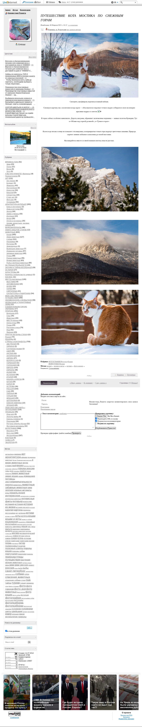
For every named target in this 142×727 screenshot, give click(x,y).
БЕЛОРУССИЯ (12, 360)
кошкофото (22, 522)
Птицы (9, 256)
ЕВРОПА (10, 368)
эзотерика (30, 611)
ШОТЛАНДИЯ (12, 401)
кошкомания (11, 522)
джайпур (23, 471)
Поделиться (131, 375)
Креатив (10, 193)
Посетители (23, 667)
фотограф (25, 595)
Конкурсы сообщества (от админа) (18, 275)
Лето (8, 171)
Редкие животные (13, 260)
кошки (32, 515)
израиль (14, 493)
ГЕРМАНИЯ (11, 363)
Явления (10, 332)
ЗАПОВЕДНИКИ (13, 284)
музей (32, 533)
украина (30, 583)
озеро (14, 538)
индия (21, 492)
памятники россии (27, 541)
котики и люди (10, 516)
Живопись (10, 185)
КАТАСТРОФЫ (11, 272)
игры (7, 493)
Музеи (9, 218)
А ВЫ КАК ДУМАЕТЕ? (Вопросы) (18, 174)
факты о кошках (13, 586)
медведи (8, 531)
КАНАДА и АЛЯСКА (14, 379)
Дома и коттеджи (13, 209)
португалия (11, 554)
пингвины (15, 543)
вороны (26, 466)
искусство (27, 501)
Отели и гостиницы (14, 221)
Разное (8, 337)
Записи (7, 10)
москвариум (24, 533)
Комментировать (48, 383)
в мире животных (19, 461)
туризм (16, 583)
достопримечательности (18, 481)
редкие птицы (26, 563)
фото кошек (78, 366)
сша (28, 580)
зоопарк (9, 490)
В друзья (21, 44)
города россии (26, 468)
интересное (12, 495)
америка (17, 454)
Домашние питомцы (14, 251)
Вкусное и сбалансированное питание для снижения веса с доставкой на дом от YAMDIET (17, 63)
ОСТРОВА (11, 386)
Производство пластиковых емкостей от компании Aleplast (18, 88)
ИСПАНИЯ (11, 375)
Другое (9, 211)
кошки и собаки (27, 519)
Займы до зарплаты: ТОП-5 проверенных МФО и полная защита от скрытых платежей (20, 76)
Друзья (15, 10)
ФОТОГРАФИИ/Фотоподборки (61, 362)
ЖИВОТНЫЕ (10, 232)
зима (29, 487)
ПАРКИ (9, 289)
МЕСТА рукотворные (13, 279)
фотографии (13, 597)
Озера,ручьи (11, 323)
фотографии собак (27, 598)
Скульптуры (11, 195)
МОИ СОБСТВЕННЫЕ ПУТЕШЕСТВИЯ (14, 297)
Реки (8, 330)
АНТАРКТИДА (12, 356)
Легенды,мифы (12, 417)
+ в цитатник (73, 25)
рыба (20, 568)
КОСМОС (9, 277)
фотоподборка (14, 602)
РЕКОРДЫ (9, 339)
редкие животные (13, 562)
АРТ (6, 178)
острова (27, 538)
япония (15, 614)
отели (8, 541)
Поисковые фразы (25, 669)
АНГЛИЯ (10, 353)
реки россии (21, 565)
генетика (8, 469)
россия (9, 567)
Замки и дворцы (13, 214)
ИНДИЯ (10, 372)
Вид (116, 3)
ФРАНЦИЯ (11, 398)
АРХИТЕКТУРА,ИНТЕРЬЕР (15, 204)
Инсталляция (12, 188)
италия (32, 507)
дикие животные (20, 473)
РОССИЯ (10, 389)
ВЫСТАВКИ (11, 282)
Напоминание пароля (48, 409)
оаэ (22, 536)
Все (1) (33, 128)
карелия (9, 510)
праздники (22, 554)
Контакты (126, 717)
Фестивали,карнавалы (15, 426)
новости (17, 536)
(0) (32, 65)
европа (9, 485)
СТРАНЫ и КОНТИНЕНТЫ (15, 342)
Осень (9, 167)
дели (11, 471)
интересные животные (13, 499)
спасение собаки (13, 580)
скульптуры (29, 571)
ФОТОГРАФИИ (11, 428)
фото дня (20, 588)
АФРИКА (10, 358)
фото (22, 585)
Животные (11, 318)
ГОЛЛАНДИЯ (12, 365)
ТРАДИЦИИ (9, 412)
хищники (8, 609)
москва (15, 533)
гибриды (14, 469)
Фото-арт (10, 200)
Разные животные (14, 258)
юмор (8, 614)
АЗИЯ (9, 351)
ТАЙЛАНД (10, 393)
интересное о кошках (28, 496)
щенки (25, 611)
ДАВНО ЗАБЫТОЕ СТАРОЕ (16, 230)
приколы (30, 554)
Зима (9, 164)
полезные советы (14, 548)
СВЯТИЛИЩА (12, 291)
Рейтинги (52, 2)
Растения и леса (13, 328)
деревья (16, 471)
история (19, 504)
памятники (15, 541)
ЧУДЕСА (8, 440)
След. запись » (101, 383)
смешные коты (10, 574)
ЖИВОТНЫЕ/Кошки (57, 364)
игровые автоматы (22, 490)
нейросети (8, 536)
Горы (9, 316)
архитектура (13, 457)
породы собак (18, 551)
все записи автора (74, 30)
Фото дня (20, 146)
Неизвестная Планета (6, 13)
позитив (21, 546)
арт (23, 454)
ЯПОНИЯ (10, 405)
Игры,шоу (10, 414)
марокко (16, 529)
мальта (8, 529)
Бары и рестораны (14, 207)
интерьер (18, 501)
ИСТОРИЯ (9, 270)
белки (15, 460)
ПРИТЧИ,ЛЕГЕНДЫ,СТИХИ (16, 335)
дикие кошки (11, 476)
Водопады (11, 313)
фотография (9, 600)
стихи (23, 580)
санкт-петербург (15, 570)
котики (30, 512)
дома (20, 476)
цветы (8, 611)
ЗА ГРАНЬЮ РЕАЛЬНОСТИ (16, 265)
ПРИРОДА (9, 311)
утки (6, 586)
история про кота (23, 507)
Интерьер (10, 216)
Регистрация (29, 2)
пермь (8, 543)
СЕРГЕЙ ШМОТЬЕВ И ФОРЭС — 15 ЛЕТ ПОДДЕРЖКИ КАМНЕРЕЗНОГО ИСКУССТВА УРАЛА (19, 109)
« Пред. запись (75, 383)
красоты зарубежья (13, 527)
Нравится (120, 375)
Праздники (11, 421)
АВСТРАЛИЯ (12, 344)
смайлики (63, 413)
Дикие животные (13, 237)
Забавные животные (15, 253)
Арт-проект (11, 181)
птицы (19, 556)
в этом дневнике (13, 631)
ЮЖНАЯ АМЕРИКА (14, 403)
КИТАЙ (9, 382)
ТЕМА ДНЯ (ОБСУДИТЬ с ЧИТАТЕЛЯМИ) (15, 409)
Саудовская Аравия (14, 349)
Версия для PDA (126, 715)
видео (20, 465)
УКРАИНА (10, 346)
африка (24, 457)
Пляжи (9, 325)
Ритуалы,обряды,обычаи (16, 424)
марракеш (25, 529)
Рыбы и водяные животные (17, 263)
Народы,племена (13, 419)
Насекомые (11, 242)
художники (27, 608)
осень (20, 538)
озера (8, 538)
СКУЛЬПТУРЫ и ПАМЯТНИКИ (19, 293)
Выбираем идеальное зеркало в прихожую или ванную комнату (18, 99)
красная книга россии (24, 524)
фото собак (16, 595)
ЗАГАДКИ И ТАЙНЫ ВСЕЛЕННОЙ (18, 268)
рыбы (26, 568)
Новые (134, 383)
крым (24, 526)
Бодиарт (10, 183)
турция (23, 583)
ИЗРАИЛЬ (10, 370)
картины (18, 510)
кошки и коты (13, 519)
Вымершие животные (15, 249)
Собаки (9, 239)
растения (25, 560)
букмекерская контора (24, 460)
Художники (11, 202)
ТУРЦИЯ (10, 396)
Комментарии (25, 10)
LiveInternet (10, 2)
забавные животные (16, 487)
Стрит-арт (11, 197)
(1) (26, 78)
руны (16, 568)
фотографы (18, 600)
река (7, 565)
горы (7, 471)
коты (18, 516)
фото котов (21, 592)
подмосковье (11, 546)
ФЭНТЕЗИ (9, 438)
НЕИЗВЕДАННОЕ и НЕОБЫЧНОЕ (18, 300)
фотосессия (28, 606)
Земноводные (12, 246)
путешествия (12, 559)
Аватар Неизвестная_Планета (19, 29)
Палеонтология (11, 176)
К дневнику (88, 383)
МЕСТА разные (13, 320)
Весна (9, 169)
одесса (27, 536)
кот (17, 513)
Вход (39, 2)
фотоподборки (14, 605)
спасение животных (17, 577)
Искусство (10, 190)
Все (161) (32, 57)
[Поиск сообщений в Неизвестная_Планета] (29, 628)
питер (22, 543)
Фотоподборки (12, 435)
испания (9, 504)
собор (26, 574)
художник (16, 609)
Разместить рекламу (126, 719)
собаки (19, 574)
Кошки (9, 235)
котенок (22, 513)
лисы (33, 527)
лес (29, 527)
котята (24, 516)
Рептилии (10, 244)
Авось (64, 2)
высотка (32, 466)
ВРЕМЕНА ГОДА (11, 162)
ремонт (31, 565)
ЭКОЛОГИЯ (10, 443)
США (8, 391)
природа (10, 556)
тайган (8, 583)
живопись (17, 485)
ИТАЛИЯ (10, 377)
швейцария (17, 611)
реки (11, 565)
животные (28, 484)
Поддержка (112, 2)
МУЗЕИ (9, 286)
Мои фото (10, 431)
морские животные (18, 531)
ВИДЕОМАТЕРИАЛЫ (13, 227)
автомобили (9, 454)
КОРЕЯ (9, 384)
